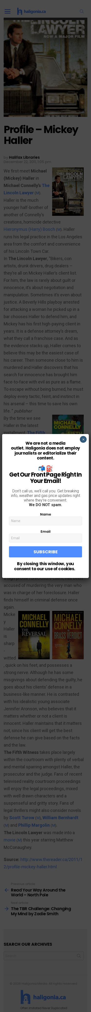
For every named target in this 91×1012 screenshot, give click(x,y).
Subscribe (45, 552)
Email (45, 531)
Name (45, 514)
